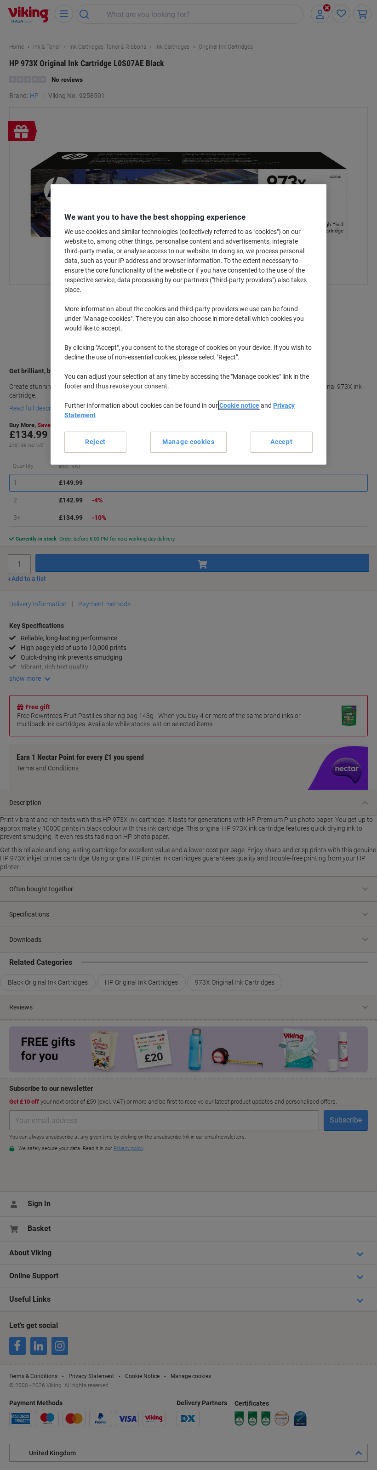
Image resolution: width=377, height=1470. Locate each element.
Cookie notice (239, 405)
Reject (95, 441)
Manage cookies (188, 441)
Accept (281, 441)
